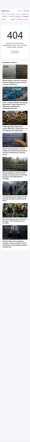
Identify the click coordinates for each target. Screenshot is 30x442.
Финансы (13, 14)
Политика (3, 14)
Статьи (18, 14)
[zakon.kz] (5, 11)
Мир (8, 14)
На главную (15, 52)
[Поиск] (24, 10)
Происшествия (25, 14)
